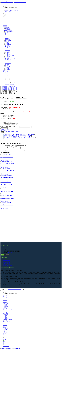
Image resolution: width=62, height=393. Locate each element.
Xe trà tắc (7, 68)
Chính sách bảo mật (6, 260)
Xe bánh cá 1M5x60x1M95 (7, 198)
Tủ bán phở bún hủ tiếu (9, 55)
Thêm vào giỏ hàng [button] (4, 160)
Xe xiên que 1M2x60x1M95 (7, 170)
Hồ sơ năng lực (8, 28)
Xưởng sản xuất (8, 29)
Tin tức (4, 70)
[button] (4, 74)
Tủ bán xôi (7, 57)
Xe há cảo (7, 64)
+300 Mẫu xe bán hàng (7, 30)
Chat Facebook (8, 348)
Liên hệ (4, 72)
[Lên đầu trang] (0, 290)
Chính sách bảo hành (6, 261)
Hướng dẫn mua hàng (6, 263)
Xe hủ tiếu (7, 62)
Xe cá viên (7, 42)
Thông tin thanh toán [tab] (7, 140)
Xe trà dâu (7, 45)
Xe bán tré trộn (8, 63)
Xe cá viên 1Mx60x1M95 (6, 184)
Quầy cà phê (7, 50)
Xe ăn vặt (7, 38)
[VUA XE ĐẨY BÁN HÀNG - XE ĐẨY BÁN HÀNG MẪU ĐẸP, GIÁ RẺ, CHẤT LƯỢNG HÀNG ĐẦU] (13, 2)
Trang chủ (5, 25)
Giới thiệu (5, 26)
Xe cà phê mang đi (9, 31)
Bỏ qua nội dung (3, 1)
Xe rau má (5, 334)
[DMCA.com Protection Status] (5, 255)
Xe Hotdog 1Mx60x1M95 (6, 177)
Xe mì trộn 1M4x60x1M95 (7, 164)
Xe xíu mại (7, 69)
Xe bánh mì (7, 37)
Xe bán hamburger (8, 60)
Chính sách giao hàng (6, 262)
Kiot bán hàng (8, 40)
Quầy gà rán (7, 51)
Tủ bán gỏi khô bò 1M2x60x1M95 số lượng (10, 126)
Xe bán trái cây (8, 44)
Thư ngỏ (7, 27)
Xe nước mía (7, 35)
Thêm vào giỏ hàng (4, 128)
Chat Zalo (2, 348)
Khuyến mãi (5, 71)
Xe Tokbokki (7, 66)
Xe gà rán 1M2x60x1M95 (6, 157)
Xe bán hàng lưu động (9, 47)
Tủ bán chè (7, 53)
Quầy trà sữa (7, 41)
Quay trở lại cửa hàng (7, 23)
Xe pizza (7, 65)
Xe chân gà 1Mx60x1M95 (6, 205)
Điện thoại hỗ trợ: (6, 265)
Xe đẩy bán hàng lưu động (10, 58)
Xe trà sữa (7, 32)
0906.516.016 (10, 252)
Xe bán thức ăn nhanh (13, 131)
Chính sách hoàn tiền (6, 264)
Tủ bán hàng (7, 54)
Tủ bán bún (7, 52)
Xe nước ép (7, 34)
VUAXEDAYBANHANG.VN (14, 289)
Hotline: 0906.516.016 (16, 348)
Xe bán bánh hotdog (9, 59)
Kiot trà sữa (7, 39)
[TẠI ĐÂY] (13, 118)
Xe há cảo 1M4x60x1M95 (6, 191)
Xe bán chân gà (8, 46)
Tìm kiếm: (5, 7)
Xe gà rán (7, 43)
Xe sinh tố (7, 33)
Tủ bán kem (7, 56)
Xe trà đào (7, 67)
